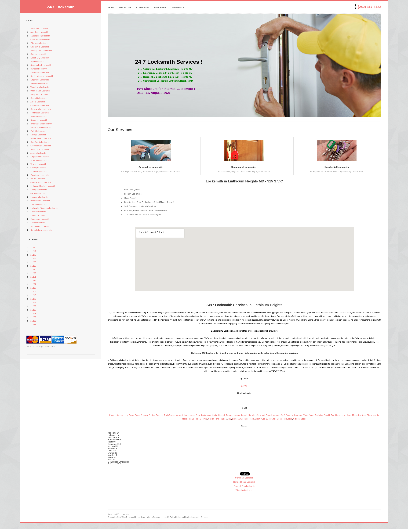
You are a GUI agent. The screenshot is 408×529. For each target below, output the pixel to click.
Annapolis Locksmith (39, 28)
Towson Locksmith (38, 164)
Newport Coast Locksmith (244, 482)
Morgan (276, 415)
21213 (33, 295)
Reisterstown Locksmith (40, 127)
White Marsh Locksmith (40, 91)
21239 (33, 306)
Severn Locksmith (38, 212)
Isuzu (344, 415)
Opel (349, 415)
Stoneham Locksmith (244, 478)
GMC (282, 415)
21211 (33, 321)
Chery (369, 415)
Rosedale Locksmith (39, 160)
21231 (33, 324)
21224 (33, 280)
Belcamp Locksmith (38, 120)
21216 (33, 310)
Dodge (303, 419)
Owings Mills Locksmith (40, 182)
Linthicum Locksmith (39, 171)
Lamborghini (189, 415)
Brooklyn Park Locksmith (41, 50)
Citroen (296, 419)
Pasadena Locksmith (39, 175)
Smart (288, 415)
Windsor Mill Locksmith (40, 201)
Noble (338, 415)
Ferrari (244, 415)
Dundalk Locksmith (38, 69)
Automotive (125, 7)
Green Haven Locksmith (40, 146)
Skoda (211, 419)
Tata (332, 415)
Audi (263, 419)
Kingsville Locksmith (39, 204)
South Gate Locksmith (39, 149)
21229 (33, 317)
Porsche (159, 415)
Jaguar (237, 415)
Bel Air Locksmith (37, 179)
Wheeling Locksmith (244, 490)
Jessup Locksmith (38, 153)
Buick (268, 419)
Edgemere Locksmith (39, 80)
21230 (33, 269)
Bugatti (269, 415)
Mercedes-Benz (359, 415)
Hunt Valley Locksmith (40, 226)
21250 (33, 247)
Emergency (178, 7)
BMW (203, 415)
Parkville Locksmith (38, 131)
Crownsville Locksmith (40, 39)
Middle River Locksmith (40, 138)
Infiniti (184, 419)
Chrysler (144, 415)
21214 (33, 258)
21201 (33, 284)
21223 (33, 262)
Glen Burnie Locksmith (40, 142)
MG (281, 419)
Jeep (198, 415)
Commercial (142, 7)
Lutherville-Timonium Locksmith (44, 208)
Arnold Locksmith (37, 102)
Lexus (234, 419)
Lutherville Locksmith (39, 72)
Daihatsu (319, 415)
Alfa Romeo (243, 419)
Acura (311, 415)
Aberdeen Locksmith (39, 32)
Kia (249, 415)
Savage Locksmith (38, 135)
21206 (33, 291)
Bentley (152, 415)
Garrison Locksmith (38, 193)
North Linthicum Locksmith (41, 76)
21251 (33, 277)
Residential (160, 7)
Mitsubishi (288, 419)
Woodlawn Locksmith (39, 87)
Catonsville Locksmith (39, 47)
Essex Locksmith (37, 223)
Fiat (229, 419)
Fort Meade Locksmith (40, 113)
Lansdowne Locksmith (40, 36)
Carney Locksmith (38, 168)
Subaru (120, 415)
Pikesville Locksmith (39, 83)
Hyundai (223, 419)
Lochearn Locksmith (39, 197)
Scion (257, 419)
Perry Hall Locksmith (39, 94)
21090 (244, 386)
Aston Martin (212, 415)
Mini (253, 415)
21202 (33, 273)
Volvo (305, 415)
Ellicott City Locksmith (39, 58)
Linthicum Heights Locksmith (42, 186)
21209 (33, 299)
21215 (33, 266)
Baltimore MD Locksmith (118, 514)
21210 (33, 288)
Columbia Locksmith (39, 98)
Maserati (179, 415)
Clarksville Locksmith (39, 105)
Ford (217, 419)
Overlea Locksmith (38, 54)
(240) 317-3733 (369, 7)
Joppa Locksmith (37, 61)
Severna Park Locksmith (40, 65)
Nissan (191, 419)
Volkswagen (297, 415)
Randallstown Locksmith (41, 230)
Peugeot (229, 415)
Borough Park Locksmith (244, 486)
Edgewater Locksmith (39, 43)
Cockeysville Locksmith (40, 109)
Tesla (251, 419)
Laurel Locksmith (37, 215)
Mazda (376, 415)
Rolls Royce (169, 415)
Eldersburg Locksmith (39, 219)
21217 (33, 251)
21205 (33, 255)
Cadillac (275, 419)
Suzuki (327, 415)
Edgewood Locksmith (39, 157)
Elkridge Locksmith (38, 190)
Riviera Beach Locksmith (41, 124)
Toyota (204, 419)
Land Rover (129, 415)
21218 (33, 313)
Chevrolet (260, 415)
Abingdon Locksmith (39, 116)
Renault (221, 415)
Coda (137, 415)
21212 (33, 302)
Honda (198, 419)
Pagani (112, 415)
